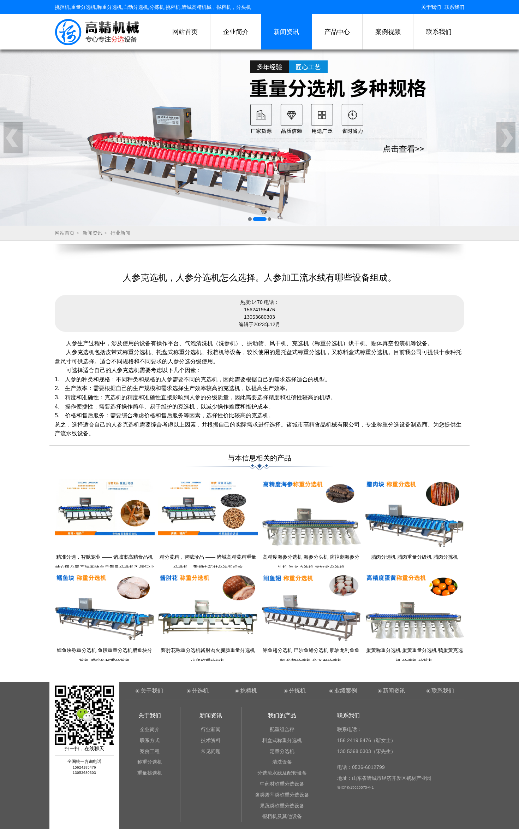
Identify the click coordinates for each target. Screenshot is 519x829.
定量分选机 (282, 751)
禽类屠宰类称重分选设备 (282, 795)
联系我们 (454, 7)
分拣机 (297, 691)
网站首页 (185, 31)
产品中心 (337, 31)
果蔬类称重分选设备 (282, 806)
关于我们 (431, 7)
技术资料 (211, 740)
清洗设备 (282, 762)
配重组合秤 (282, 729)
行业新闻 (120, 233)
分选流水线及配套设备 (282, 773)
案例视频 (388, 31)
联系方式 (150, 740)
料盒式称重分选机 (282, 740)
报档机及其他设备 (282, 816)
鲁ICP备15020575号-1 (355, 787)
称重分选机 (149, 762)
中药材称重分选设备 (282, 784)
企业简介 (236, 31)
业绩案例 (345, 691)
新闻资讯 (286, 31)
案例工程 (150, 751)
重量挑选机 (149, 773)
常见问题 (211, 751)
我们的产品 (282, 715)
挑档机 (248, 691)
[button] (249, 219)
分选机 (200, 691)
